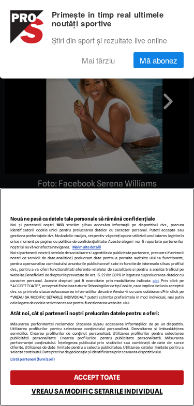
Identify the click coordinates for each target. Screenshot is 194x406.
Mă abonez (158, 60)
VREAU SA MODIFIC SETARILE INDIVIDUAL (97, 391)
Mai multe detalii (86, 247)
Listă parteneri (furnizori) (32, 359)
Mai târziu (98, 60)
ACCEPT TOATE (97, 377)
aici (156, 280)
